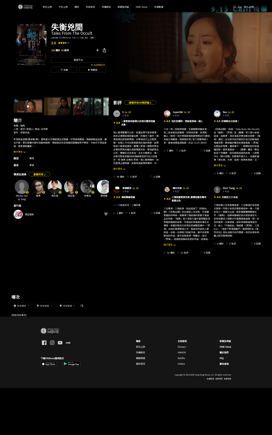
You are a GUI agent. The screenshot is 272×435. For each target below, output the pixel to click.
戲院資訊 (140, 363)
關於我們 (224, 352)
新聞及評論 (225, 341)
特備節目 (140, 352)
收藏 (64, 69)
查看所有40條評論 (139, 102)
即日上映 (140, 346)
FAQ (222, 358)
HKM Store (225, 346)
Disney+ (182, 346)
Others (181, 363)
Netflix (181, 358)
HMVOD (182, 352)
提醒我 (92, 69)
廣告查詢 (224, 363)
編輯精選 (140, 358)
